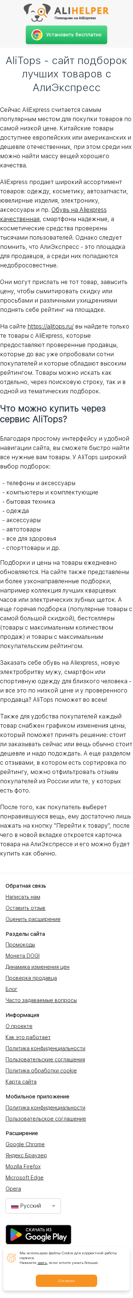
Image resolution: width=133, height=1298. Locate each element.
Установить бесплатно (74, 34)
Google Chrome (25, 1144)
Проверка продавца (31, 978)
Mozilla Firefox (23, 1166)
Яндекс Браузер (26, 1155)
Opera (13, 1189)
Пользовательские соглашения (45, 1059)
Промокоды (20, 945)
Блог (11, 989)
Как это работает (28, 1037)
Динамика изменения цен (37, 967)
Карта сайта (21, 1082)
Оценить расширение (33, 919)
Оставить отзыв (25, 908)
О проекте (19, 1026)
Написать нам (23, 897)
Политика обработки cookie (41, 1071)
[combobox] (33, 1206)
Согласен (66, 1280)
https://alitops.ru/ (50, 326)
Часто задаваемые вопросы (41, 1000)
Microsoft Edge (25, 1178)
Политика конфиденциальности (45, 1048)
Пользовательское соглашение (46, 1119)
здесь (42, 1262)
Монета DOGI (23, 956)
